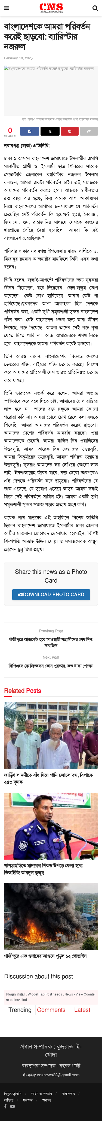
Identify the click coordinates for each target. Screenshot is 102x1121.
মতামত (28, 1100)
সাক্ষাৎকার (68, 1093)
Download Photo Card (54, 594)
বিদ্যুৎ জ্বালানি (12, 1093)
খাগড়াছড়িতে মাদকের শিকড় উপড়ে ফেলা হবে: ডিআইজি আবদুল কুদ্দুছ (43, 869)
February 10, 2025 (18, 58)
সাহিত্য (8, 1100)
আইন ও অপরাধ (41, 1093)
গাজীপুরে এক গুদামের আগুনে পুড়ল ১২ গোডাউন (45, 956)
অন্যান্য (46, 1100)
